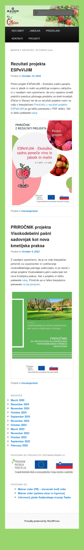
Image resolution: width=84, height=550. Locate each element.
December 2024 (20, 404)
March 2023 (17, 429)
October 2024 (19, 412)
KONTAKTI (17, 38)
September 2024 (20, 416)
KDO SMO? (18, 30)
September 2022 (20, 441)
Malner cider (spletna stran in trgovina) (41, 493)
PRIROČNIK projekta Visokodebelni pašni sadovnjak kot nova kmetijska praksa (31, 236)
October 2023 (19, 425)
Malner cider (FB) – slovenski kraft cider (42, 489)
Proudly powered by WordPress (42, 521)
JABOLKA (35, 30)
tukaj (34, 113)
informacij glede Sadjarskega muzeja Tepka (44, 497)
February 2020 (19, 445)
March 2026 (17, 400)
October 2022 (19, 437)
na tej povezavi (31, 284)
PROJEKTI (34, 38)
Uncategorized (29, 211)
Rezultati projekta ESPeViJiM (28, 67)
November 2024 (20, 408)
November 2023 (20, 421)
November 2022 (20, 433)
